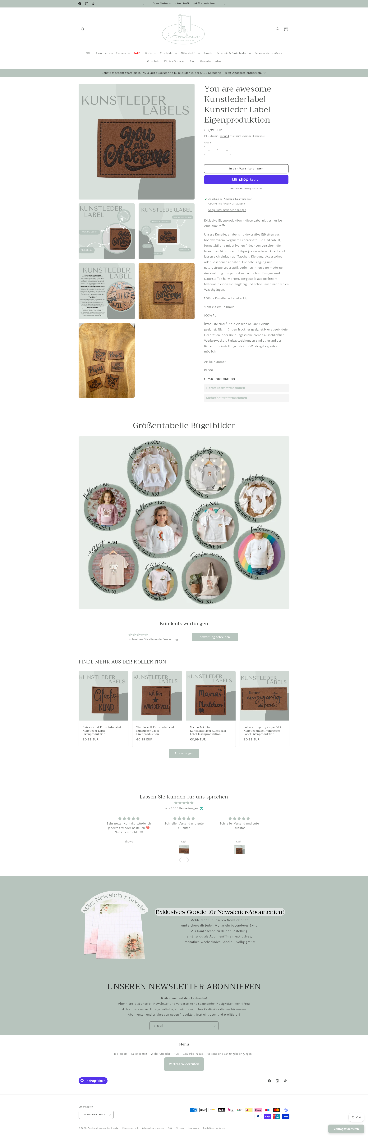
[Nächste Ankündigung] (225, 3)
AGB (176, 1053)
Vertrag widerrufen (184, 1064)
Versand (224, 136)
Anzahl (207, 142)
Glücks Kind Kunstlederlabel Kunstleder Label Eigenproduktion (102, 731)
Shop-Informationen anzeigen (227, 210)
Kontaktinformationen (214, 1128)
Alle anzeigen (184, 753)
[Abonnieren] (214, 1025)
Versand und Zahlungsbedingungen (229, 1053)
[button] (83, 29)
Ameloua (92, 1128)
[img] (184, 803)
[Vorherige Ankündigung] (143, 3)
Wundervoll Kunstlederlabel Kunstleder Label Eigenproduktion (155, 731)
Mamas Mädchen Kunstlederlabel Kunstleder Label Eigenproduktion (208, 731)
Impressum (120, 1053)
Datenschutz (139, 1053)
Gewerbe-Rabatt (193, 1053)
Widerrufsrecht (160, 1053)
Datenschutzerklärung (153, 1128)
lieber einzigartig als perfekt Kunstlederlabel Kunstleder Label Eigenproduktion (262, 731)
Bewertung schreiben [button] (215, 637)
